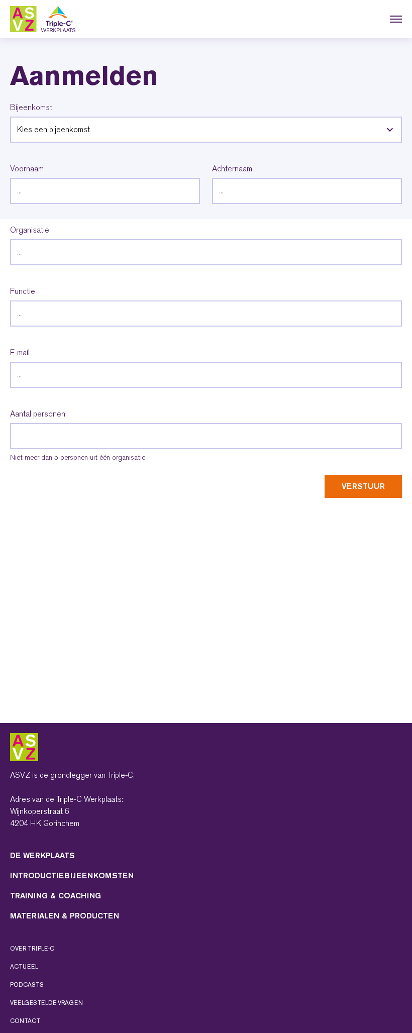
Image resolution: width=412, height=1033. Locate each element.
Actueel (24, 966)
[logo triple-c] (42, 19)
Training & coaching (55, 895)
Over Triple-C (32, 948)
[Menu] (396, 19)
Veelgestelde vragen (46, 1002)
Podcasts (27, 984)
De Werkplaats (42, 855)
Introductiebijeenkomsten (72, 875)
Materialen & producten (64, 915)
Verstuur (363, 486)
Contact (25, 1020)
